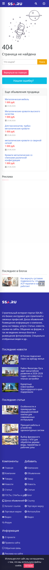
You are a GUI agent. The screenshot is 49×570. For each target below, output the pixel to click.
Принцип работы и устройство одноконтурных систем (32, 428)
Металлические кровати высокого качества (22, 112)
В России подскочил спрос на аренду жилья (32, 357)
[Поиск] (36, 3)
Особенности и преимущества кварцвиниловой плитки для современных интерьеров (29, 413)
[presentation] (7, 283)
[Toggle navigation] (44, 3)
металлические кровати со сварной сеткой (23, 141)
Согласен (29, 565)
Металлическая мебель (17, 99)
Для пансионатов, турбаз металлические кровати (17, 127)
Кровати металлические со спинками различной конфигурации (18, 158)
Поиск (42, 61)
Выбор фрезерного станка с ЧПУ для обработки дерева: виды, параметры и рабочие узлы (30, 442)
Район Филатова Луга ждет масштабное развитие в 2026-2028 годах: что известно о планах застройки (32, 373)
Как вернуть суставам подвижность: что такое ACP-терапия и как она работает (33, 282)
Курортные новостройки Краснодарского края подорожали (31, 388)
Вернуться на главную (15, 72)
